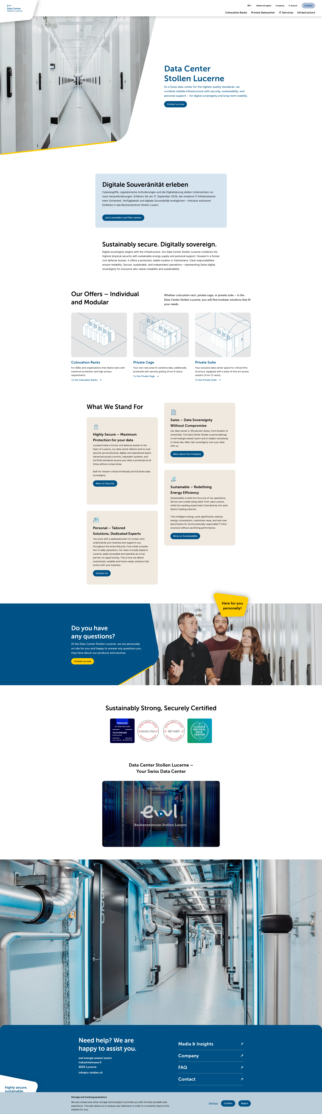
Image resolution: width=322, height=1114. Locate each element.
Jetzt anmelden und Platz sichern (123, 217)
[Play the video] (161, 814)
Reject (244, 1103)
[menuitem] (236, 13)
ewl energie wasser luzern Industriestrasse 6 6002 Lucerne (95, 1062)
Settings (213, 1103)
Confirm (228, 1103)
